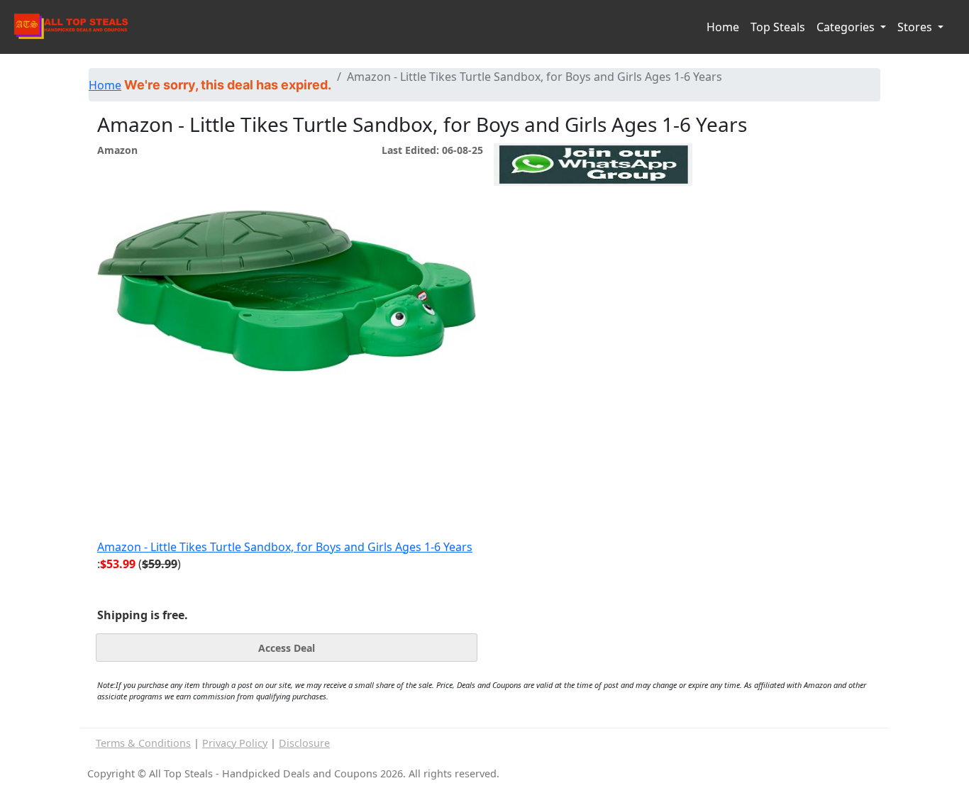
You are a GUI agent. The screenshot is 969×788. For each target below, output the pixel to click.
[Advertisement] (593, 251)
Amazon (117, 150)
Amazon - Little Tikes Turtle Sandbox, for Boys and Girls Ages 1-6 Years (284, 547)
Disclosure (304, 743)
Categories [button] (846, 27)
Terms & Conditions (143, 743)
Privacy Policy (234, 743)
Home (723, 27)
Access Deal (286, 648)
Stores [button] (916, 27)
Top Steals (778, 27)
